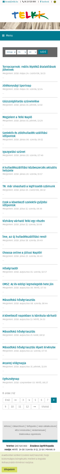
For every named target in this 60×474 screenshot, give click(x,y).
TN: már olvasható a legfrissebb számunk (28, 186)
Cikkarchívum (18, 426)
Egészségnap (10, 379)
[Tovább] (35, 406)
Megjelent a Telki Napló (17, 117)
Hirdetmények (38, 430)
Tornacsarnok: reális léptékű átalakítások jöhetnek (29, 68)
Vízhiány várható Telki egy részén (23, 221)
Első (7, 400)
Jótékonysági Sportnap (16, 85)
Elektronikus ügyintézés (30, 434)
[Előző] (16, 400)
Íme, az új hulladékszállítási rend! (24, 236)
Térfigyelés (31, 426)
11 (19, 406)
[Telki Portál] (30, 13)
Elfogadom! (9, 469)
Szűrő (43, 51)
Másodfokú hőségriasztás (18, 300)
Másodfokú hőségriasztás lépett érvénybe (29, 347)
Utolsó (45, 406)
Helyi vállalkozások (47, 426)
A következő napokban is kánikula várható (29, 315)
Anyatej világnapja (14, 363)
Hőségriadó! (10, 268)
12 (27, 406)
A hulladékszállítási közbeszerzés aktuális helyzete (29, 169)
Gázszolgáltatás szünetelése (20, 101)
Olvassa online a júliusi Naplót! (22, 252)
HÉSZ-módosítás (22, 430)
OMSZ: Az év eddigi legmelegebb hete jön (28, 284)
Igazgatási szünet (13, 152)
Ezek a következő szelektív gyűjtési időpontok (24, 204)
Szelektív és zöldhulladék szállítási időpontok (24, 134)
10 (12, 406)
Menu (9, 35)
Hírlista (7, 426)
